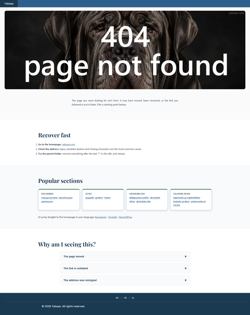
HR (125, 298)
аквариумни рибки (139, 197)
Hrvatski (112, 217)
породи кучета (49, 197)
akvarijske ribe (143, 201)
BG (117, 298)
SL (133, 298)
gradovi (99, 197)
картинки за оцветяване (186, 197)
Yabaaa (8, 3)
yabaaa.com (68, 144)
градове (89, 197)
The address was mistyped (80, 280)
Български (101, 217)
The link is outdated (76, 268)
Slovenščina (125, 217)
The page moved (74, 256)
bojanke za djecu (181, 201)
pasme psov (47, 201)
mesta (107, 197)
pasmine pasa (65, 197)
